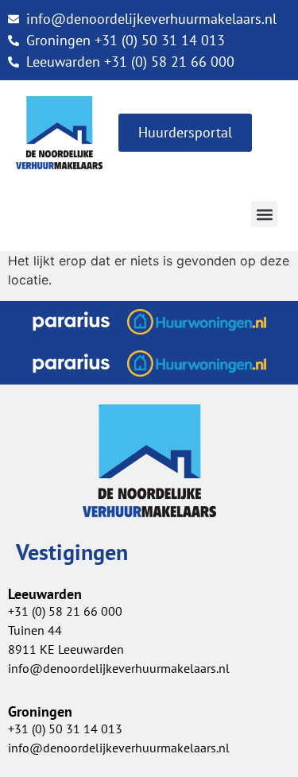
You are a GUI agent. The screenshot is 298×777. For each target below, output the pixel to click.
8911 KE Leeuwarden (66, 649)
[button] (264, 214)
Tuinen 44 (35, 630)
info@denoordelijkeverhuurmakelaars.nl (119, 668)
